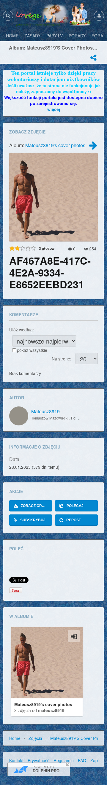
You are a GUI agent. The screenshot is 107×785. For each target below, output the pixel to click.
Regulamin (64, 760)
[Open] (74, 636)
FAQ (82, 760)
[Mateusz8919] (18, 415)
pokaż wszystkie (32, 350)
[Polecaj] (93, 58)
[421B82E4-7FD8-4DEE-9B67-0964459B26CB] (93, 147)
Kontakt (16, 760)
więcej (53, 109)
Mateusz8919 (45, 411)
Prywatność (38, 760)
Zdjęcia (35, 738)
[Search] (8, 15)
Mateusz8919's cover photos (55, 145)
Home (15, 738)
